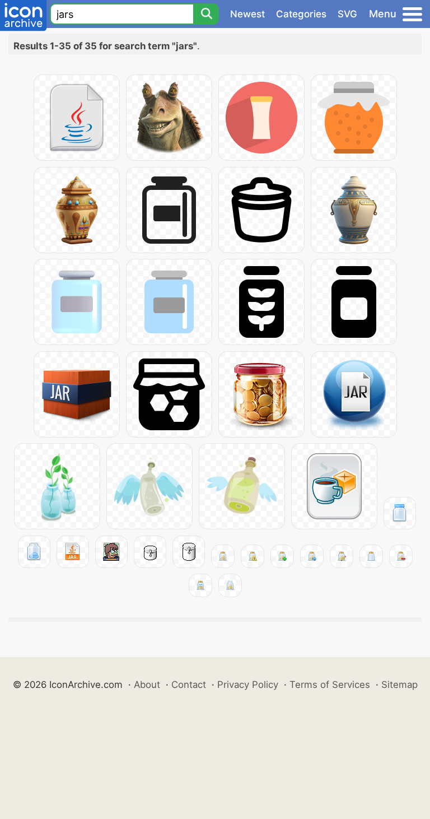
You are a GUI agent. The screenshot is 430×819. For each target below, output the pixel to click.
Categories (301, 14)
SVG (347, 14)
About (147, 684)
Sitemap (399, 684)
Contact (188, 684)
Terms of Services (329, 684)
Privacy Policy (247, 684)
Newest (247, 14)
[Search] (206, 14)
